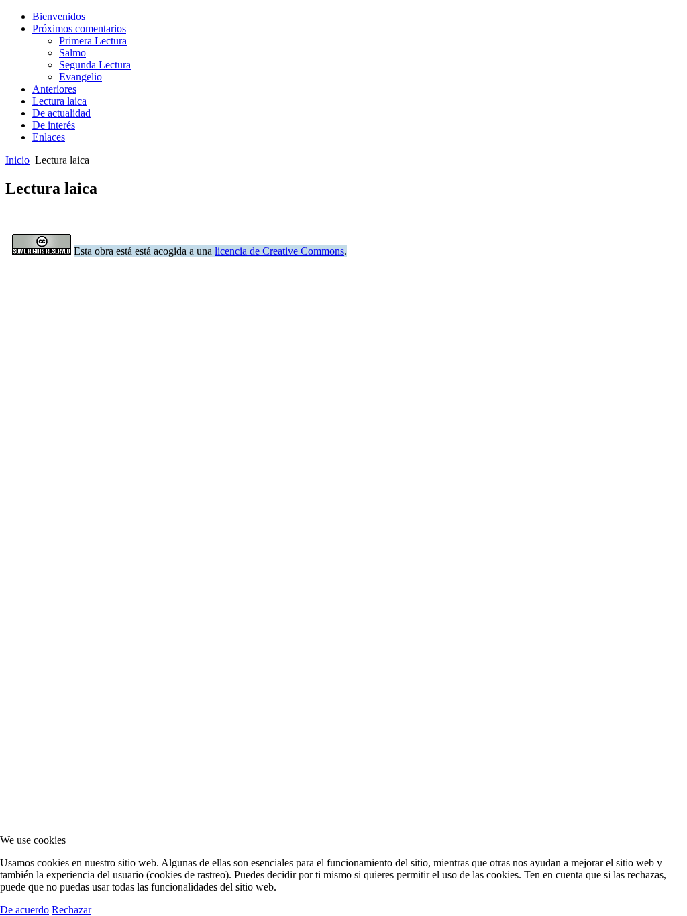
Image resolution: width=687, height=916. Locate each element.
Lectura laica (59, 101)
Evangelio (80, 76)
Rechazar (71, 909)
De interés (53, 125)
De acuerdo (24, 909)
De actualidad (61, 113)
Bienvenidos (58, 16)
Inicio (17, 160)
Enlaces (48, 137)
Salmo (72, 52)
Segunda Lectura (95, 64)
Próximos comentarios (79, 28)
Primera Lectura (93, 40)
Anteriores (54, 89)
